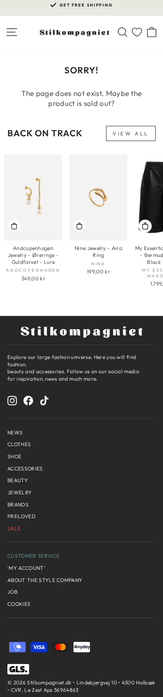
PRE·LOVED (21, 516)
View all (131, 133)
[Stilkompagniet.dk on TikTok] (44, 400)
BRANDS (18, 504)
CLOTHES (19, 444)
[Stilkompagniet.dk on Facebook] (28, 400)
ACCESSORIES (25, 468)
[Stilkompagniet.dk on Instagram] (12, 400)
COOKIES (18, 604)
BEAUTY (17, 480)
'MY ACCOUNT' (26, 568)
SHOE (14, 456)
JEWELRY (19, 492)
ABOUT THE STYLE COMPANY (44, 580)
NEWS (15, 432)
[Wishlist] (137, 32)
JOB (12, 592)
